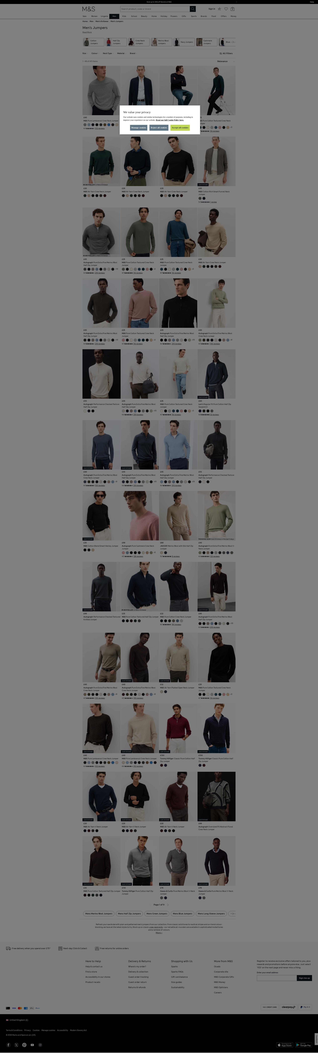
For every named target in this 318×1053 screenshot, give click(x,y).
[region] (159, 120)
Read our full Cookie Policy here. (170, 120)
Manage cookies (138, 128)
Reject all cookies (159, 128)
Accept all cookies (180, 128)
